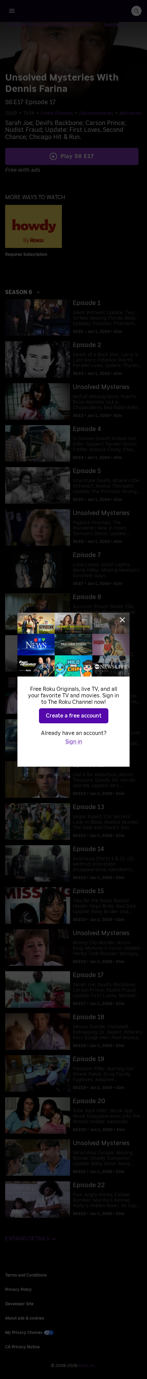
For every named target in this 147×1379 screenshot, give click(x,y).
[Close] (122, 619)
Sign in (73, 741)
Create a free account (74, 716)
